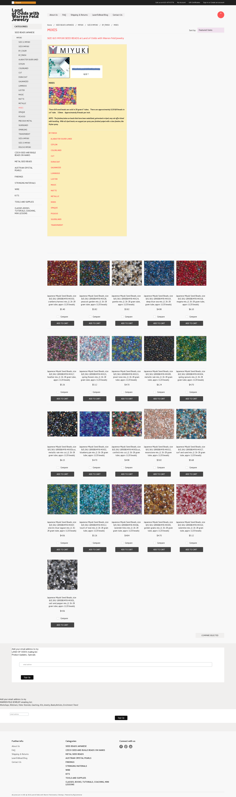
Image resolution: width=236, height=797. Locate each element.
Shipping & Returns (79, 15)
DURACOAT (23, 77)
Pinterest (126, 746)
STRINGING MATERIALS (25, 183)
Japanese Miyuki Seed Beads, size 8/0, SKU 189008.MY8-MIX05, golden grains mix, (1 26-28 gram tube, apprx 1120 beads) (158, 526)
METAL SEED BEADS (23, 161)
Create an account (217, 2)
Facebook (121, 746)
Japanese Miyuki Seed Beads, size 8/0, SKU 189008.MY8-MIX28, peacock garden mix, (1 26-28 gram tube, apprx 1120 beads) (93, 300)
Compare (64, 316)
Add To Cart (62, 323)
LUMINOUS (23, 86)
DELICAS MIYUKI (25, 147)
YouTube (130, 746)
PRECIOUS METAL (25, 121)
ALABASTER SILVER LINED (28, 59)
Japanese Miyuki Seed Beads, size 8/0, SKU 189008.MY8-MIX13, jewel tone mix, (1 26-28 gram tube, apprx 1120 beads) (126, 375)
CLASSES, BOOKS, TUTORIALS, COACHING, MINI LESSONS (25, 211)
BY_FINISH (22, 55)
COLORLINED (23, 68)
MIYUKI (19, 38)
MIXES (21, 108)
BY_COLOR (22, 51)
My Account (181, 2)
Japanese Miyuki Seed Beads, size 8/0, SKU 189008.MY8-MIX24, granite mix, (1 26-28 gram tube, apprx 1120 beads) (126, 300)
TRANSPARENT (24, 134)
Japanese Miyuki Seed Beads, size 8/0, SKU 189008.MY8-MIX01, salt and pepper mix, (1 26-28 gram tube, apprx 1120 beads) (61, 601)
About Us (54, 15)
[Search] (13, 2)
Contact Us (117, 15)
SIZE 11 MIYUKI (24, 42)
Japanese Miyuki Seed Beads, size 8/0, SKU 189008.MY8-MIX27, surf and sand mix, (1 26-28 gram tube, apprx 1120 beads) (190, 451)
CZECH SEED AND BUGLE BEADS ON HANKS (25, 153)
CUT (20, 73)
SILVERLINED (23, 125)
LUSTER (22, 90)
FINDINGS (19, 176)
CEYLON (22, 64)
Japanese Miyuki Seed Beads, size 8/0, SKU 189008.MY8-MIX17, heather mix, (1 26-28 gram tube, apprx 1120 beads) (61, 375)
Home (49, 25)
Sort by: (192, 30)
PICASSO (22, 116)
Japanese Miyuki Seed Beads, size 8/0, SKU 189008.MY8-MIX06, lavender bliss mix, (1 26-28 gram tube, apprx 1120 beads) (126, 526)
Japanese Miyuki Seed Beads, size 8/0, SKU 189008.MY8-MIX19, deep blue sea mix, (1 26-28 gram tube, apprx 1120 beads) (158, 300)
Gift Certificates (194, 2)
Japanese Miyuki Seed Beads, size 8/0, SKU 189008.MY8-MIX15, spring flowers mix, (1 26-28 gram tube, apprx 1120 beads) (93, 375)
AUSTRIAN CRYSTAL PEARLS (24, 169)
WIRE (17, 189)
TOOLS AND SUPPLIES (24, 202)
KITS (17, 195)
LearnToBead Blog (100, 15)
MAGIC (21, 94)
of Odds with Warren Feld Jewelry (25, 15)
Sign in (205, 2)
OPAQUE (22, 112)
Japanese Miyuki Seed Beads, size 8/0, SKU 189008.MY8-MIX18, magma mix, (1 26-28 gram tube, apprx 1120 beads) (190, 300)
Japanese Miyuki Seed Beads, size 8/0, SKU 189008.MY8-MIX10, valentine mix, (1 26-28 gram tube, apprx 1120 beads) (190, 526)
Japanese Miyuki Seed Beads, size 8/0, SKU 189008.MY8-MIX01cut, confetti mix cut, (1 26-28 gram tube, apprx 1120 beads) (126, 451)
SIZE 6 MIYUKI (24, 138)
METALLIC (22, 103)
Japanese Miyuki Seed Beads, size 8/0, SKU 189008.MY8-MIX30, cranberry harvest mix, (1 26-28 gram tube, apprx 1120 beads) (61, 300)
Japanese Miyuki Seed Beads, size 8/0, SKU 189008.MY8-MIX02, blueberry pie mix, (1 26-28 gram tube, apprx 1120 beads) (93, 451)
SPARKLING (23, 130)
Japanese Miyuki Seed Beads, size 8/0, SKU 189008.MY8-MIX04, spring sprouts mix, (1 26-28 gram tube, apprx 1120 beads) (190, 375)
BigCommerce (77, 795)
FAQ (64, 15)
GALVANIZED (23, 81)
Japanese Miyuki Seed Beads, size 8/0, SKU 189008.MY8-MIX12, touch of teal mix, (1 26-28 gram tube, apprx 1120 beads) (93, 526)
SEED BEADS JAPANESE (25, 32)
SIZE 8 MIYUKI (24, 46)
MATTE (21, 99)
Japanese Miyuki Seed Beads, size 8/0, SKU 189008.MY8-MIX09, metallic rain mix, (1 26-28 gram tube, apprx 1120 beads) (158, 375)
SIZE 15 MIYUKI (24, 143)
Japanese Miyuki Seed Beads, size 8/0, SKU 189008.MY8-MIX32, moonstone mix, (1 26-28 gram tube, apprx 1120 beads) (158, 451)
